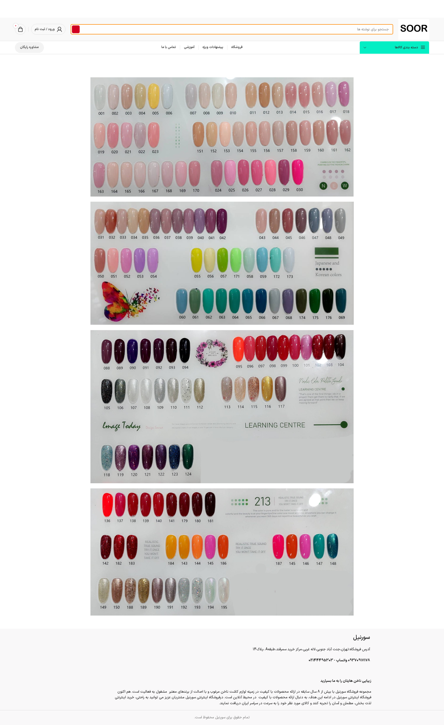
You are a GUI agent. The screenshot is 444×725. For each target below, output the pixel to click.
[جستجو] (76, 29)
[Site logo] (413, 29)
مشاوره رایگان (29, 47)
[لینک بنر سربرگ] (222, 9)
